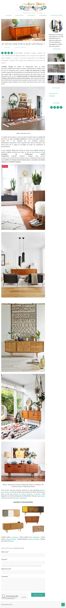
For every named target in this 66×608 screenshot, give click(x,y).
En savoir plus (57, 49)
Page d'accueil (6, 569)
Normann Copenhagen (20, 498)
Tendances (23, 47)
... (59, 46)
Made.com (29, 494)
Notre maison (31, 15)
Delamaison (36, 537)
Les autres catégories (56, 15)
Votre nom (5, 552)
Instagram (54, 107)
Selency (42, 490)
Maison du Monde (11, 539)
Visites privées (43, 15)
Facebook (51, 107)
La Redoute (37, 494)
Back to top (63, 604)
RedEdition (4, 498)
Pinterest (37, 152)
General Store (5, 492)
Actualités (8, 15)
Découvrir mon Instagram (53, 95)
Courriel (4, 559)
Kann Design (41, 496)
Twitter (61, 107)
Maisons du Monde (19, 494)
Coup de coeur (19, 15)
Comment (5, 576)
